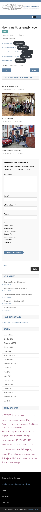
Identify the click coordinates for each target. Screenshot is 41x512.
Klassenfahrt (28, 445)
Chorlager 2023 (7, 118)
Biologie (4, 420)
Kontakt (4, 490)
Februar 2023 (8, 380)
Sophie (21, 35)
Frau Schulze (24, 432)
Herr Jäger (26, 436)
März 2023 (7, 376)
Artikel (5, 31)
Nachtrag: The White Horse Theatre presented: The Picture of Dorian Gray (8, 70)
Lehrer (3, 450)
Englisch (30, 420)
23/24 (16, 415)
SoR (35, 459)
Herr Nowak (8, 440)
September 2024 (10, 343)
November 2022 (9, 392)
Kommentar (8, 174)
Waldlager (17, 463)
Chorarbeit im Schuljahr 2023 (14, 301)
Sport (22, 65)
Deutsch (22, 420)
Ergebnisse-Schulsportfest (9, 47)
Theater (10, 463)
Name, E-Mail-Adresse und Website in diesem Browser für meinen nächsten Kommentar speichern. (10, 234)
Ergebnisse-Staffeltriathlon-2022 (10, 56)
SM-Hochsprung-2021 (8, 60)
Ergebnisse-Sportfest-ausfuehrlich (11, 52)
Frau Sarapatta (10, 431)
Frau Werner (33, 432)
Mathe (8, 450)
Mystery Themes (33, 509)
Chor (9, 420)
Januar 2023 (8, 384)
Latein (35, 445)
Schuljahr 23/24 (26, 458)
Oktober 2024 (8, 339)
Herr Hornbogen (16, 436)
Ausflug (34, 416)
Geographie (5, 436)
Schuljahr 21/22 (29, 454)
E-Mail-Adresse (10, 205)
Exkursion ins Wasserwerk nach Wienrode (18, 295)
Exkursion (6, 424)
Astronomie (28, 416)
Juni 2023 (7, 368)
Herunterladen (19, 43)
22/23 (8, 415)
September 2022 (10, 397)
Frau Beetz (14, 424)
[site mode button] (34, 17)
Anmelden (5, 496)
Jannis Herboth (18, 121)
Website (6, 214)
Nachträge (13, 65)
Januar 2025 (8, 335)
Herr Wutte (7, 444)
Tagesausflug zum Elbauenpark (15, 282)
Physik (32, 450)
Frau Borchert (23, 424)
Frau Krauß (18, 428)
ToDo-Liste (5, 502)
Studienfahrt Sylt (10, 307)
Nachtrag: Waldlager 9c (35, 70)
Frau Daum (5, 428)
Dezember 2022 (9, 388)
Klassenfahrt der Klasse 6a (11, 150)
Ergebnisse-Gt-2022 (7, 43)
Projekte (4, 454)
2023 (21, 415)
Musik (14, 450)
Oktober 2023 (8, 360)
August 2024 (8, 347)
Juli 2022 (7, 401)
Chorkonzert (15, 420)
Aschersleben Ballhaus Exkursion (15, 288)
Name (6, 196)
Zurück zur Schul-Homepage (11, 478)
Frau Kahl (11, 428)
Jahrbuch (21, 89)
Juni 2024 (7, 351)
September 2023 (10, 364)
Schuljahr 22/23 (10, 458)
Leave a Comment (9, 38)
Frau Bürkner (33, 424)
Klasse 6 (21, 445)
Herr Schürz (23, 440)
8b (2, 416)
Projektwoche (15, 454)
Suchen (4, 266)
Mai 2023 (7, 372)
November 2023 (9, 355)
